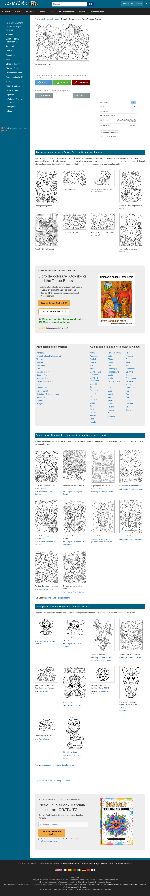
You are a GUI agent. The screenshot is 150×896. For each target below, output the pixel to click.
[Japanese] (93, 870)
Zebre (128, 410)
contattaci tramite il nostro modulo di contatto (123, 884)
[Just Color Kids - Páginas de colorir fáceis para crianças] (74, 870)
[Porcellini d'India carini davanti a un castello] (103, 229)
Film (38, 385)
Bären (92, 366)
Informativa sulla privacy (49, 841)
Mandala (40, 353)
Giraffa (110, 362)
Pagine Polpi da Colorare (76, 592)
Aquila (92, 353)
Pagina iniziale (40, 19)
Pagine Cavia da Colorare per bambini (83, 152)
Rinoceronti (130, 369)
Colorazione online (97, 12)
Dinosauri (94, 412)
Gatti (110, 356)
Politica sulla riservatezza (123, 863)
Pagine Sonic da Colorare (132, 658)
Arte (38, 369)
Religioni (40, 404)
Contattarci (84, 863)
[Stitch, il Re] (74, 698)
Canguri (93, 384)
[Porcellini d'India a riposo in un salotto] (131, 202)
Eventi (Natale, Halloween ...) (48, 356)
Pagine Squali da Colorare (133, 489)
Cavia (57, 19)
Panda (110, 404)
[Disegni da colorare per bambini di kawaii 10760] (131, 698)
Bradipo (93, 369)
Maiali (110, 394)
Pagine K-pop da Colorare (133, 539)
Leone (110, 385)
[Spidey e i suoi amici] (103, 651)
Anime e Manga (43, 388)
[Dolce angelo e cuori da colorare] (74, 634)
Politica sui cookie (107, 863)
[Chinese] (88, 870)
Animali (50, 19)
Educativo (40, 366)
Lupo (110, 391)
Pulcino (129, 359)
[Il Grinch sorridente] (74, 749)
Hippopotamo (113, 372)
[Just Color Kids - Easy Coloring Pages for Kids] (58, 870)
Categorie (28, 12)
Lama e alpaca (114, 381)
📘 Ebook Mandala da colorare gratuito (13, 129)
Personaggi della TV (45, 381)
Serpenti (129, 381)
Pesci (110, 413)
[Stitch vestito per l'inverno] (46, 634)
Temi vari (40, 359)
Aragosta (94, 356)
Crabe (92, 403)
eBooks (82, 12)
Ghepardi (112, 359)
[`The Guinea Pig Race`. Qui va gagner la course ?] (74, 229)
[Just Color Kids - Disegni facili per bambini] (79, 870)
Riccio (128, 366)
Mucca (110, 400)
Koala (110, 378)
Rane (128, 362)
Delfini (92, 409)
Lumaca (111, 388)
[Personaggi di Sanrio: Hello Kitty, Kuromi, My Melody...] (46, 682)
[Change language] (146, 3)
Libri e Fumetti (42, 391)
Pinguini (111, 416)
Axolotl (93, 359)
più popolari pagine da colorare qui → (61, 765)
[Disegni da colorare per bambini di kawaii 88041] (103, 682)
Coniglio (93, 400)
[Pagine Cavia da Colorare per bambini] (36, 781)
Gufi (109, 366)
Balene (93, 362)
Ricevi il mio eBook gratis (52, 832)
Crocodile (94, 406)
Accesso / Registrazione (132, 3)
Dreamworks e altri (44, 378)
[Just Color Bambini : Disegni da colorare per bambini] (21, 3)
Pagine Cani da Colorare (48, 589)
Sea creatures (131, 378)
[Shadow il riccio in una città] (131, 651)
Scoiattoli (129, 375)
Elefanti (93, 416)
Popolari (42, 12)
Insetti (110, 375)
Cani (92, 387)
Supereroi (40, 397)
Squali (128, 385)
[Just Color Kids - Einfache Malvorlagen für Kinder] (84, 870)
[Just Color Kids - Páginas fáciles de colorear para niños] (69, 870)
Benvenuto (6, 12)
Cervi (92, 397)
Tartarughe (130, 388)
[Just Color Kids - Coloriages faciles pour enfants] (65, 870)
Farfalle (93, 422)
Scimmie (129, 372)
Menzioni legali (94, 863)
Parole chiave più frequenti (70, 863)
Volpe (128, 407)
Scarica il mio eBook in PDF (54, 303)
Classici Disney (42, 372)
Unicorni (129, 404)
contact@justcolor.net (79, 887)
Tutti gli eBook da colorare (53, 311)
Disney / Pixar (42, 375)
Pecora (111, 410)
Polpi (128, 353)
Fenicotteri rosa (114, 353)
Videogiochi (41, 400)
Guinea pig (112, 369)
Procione (129, 356)
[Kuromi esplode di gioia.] (46, 732)
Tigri (127, 391)
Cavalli (93, 393)
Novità (17, 12)
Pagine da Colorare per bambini (54, 781)
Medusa (111, 397)
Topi (127, 394)
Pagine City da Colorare (104, 492)
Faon (92, 419)
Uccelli (128, 400)
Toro (127, 397)
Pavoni (111, 407)
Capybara (94, 390)
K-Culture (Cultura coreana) (47, 394)
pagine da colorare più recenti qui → (60, 598)
